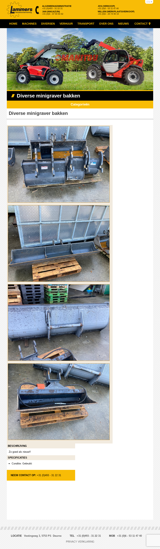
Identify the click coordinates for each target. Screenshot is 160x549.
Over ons (106, 23)
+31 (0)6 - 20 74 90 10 (116, 12)
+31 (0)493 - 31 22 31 (56, 7)
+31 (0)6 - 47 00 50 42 (52, 12)
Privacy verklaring (80, 541)
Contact (141, 23)
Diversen (48, 23)
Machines (29, 23)
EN (148, 1)
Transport (85, 23)
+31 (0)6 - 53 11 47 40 (108, 7)
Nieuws (123, 23)
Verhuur (66, 23)
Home (13, 23)
